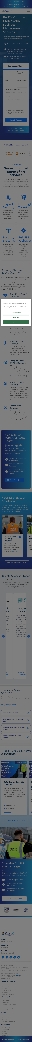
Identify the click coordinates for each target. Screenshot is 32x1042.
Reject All (16, 317)
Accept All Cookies (16, 322)
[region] (16, 312)
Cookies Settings (16, 312)
